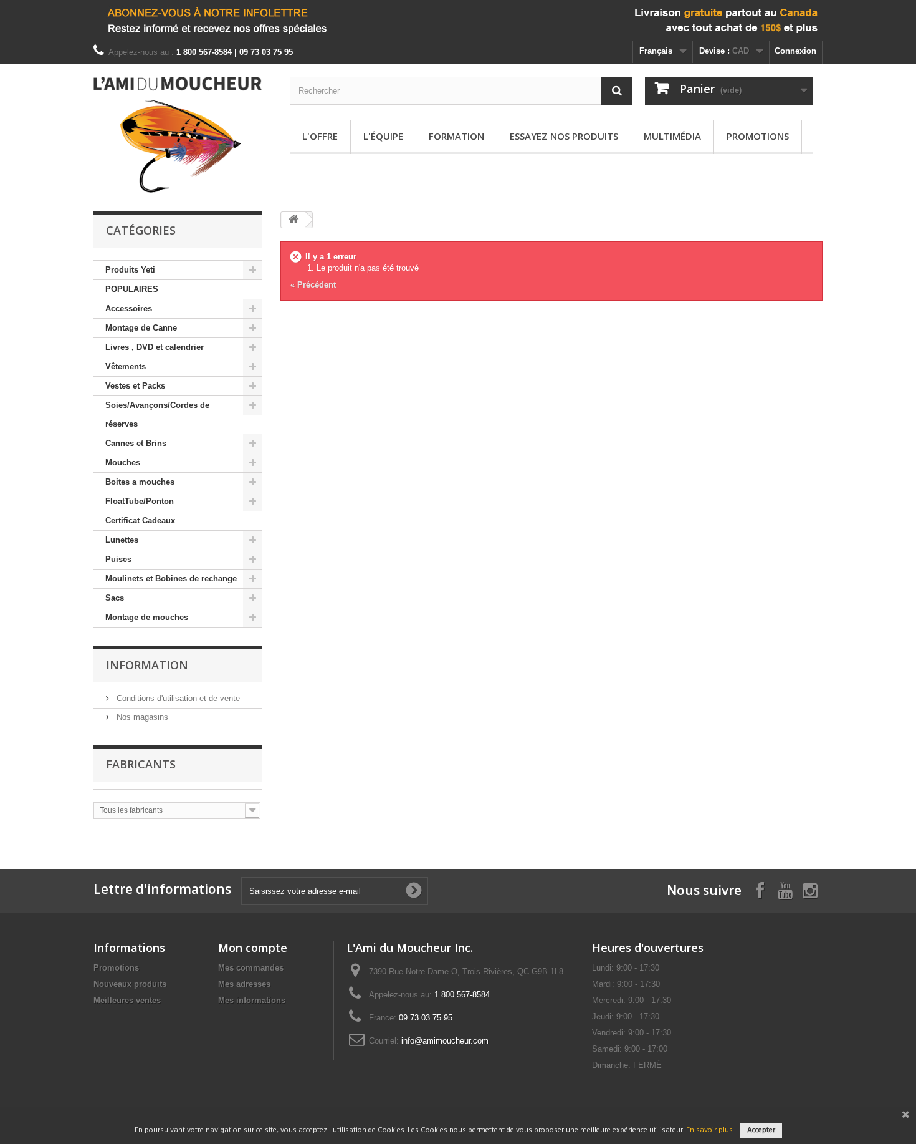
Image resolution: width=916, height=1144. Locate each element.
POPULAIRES (131, 289)
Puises (118, 559)
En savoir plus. (710, 1130)
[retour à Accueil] (293, 220)
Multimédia (672, 136)
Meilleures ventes (127, 1000)
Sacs (114, 598)
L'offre (320, 136)
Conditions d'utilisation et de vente (177, 698)
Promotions (758, 136)
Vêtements (125, 366)
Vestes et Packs (135, 385)
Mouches (122, 462)
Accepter (761, 1130)
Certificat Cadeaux (140, 520)
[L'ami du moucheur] (177, 135)
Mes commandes (251, 967)
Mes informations (251, 1000)
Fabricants (141, 764)
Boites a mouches (139, 482)
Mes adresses (244, 984)
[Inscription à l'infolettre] (458, 20)
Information (147, 664)
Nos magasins (141, 717)
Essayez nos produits (564, 136)
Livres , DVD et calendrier (154, 347)
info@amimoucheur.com (445, 1040)
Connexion (795, 51)
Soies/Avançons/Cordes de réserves (157, 414)
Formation (456, 136)
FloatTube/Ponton (139, 501)
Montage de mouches (146, 617)
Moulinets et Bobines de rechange (171, 578)
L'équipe (383, 136)
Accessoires (128, 308)
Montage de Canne (141, 327)
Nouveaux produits (129, 984)
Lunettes (121, 540)
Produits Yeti (130, 269)
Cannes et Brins (135, 443)
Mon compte (252, 947)
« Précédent (313, 284)
